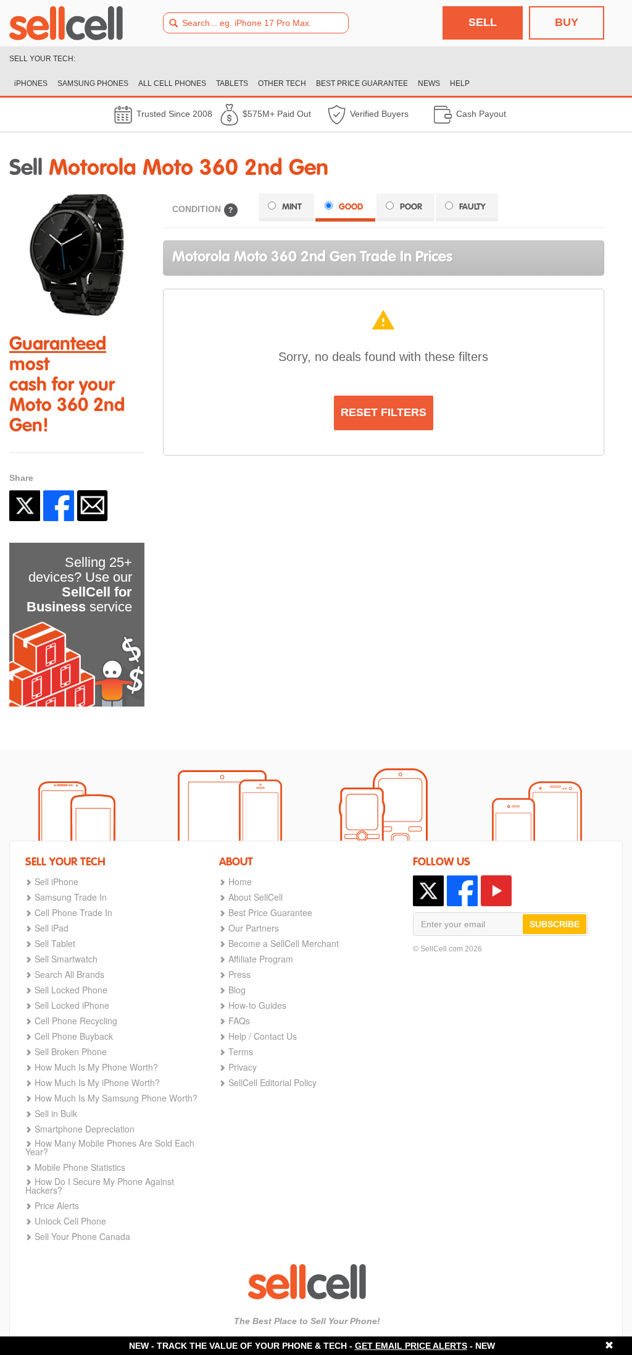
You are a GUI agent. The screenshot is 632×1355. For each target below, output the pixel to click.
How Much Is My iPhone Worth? (97, 1082)
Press (239, 974)
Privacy (242, 1067)
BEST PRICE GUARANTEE (362, 83)
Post (24, 505)
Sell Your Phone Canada (82, 1236)
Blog (237, 989)
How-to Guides (257, 1005)
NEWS (429, 83)
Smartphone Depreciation (85, 1128)
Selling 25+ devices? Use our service (79, 584)
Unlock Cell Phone (70, 1221)
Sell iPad (52, 928)
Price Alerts (57, 1205)
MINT (292, 207)
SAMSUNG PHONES (92, 83)
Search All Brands (69, 974)
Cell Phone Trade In (73, 912)
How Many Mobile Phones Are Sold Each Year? (109, 1147)
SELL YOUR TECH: (42, 58)
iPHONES (31, 83)
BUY (566, 22)
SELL (482, 22)
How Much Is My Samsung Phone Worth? (116, 1098)
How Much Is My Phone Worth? (96, 1067)
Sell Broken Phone (71, 1051)
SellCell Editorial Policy (272, 1082)
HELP (460, 83)
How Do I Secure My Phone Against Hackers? (99, 1185)
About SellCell (255, 897)
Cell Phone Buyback (74, 1036)
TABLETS (232, 83)
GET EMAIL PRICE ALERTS (411, 1346)
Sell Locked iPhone (72, 1005)
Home (240, 881)
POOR (411, 207)
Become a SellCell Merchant (283, 943)
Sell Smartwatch (66, 958)
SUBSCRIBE (555, 924)
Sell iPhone (56, 881)
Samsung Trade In (71, 897)
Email (92, 505)
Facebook (58, 505)
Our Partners (253, 928)
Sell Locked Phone (71, 989)
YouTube (496, 890)
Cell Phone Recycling (76, 1020)
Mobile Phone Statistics (80, 1167)
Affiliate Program (260, 958)
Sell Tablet (55, 943)
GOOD (351, 207)
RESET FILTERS (383, 412)
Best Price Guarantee (270, 912)
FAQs (239, 1020)
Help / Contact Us (262, 1036)
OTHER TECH (282, 83)
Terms (240, 1051)
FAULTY (472, 207)
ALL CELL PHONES (172, 83)
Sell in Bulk (56, 1113)
